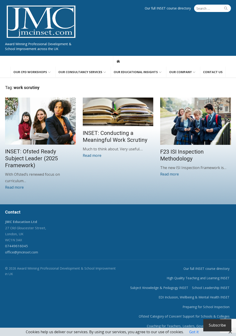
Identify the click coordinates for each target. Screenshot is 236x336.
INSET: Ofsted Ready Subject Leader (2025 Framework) (31, 158)
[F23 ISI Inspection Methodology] (195, 121)
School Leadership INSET (211, 287)
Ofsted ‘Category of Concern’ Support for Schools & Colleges (184, 316)
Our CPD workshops (30, 72)
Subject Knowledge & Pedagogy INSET (159, 287)
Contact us (213, 72)
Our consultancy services (80, 72)
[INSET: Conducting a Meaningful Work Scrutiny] (118, 112)
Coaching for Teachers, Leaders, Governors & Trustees (188, 326)
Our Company (180, 72)
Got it (194, 331)
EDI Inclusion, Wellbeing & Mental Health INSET (194, 297)
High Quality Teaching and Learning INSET (198, 278)
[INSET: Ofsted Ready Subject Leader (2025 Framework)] (40, 121)
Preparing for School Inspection (206, 307)
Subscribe (217, 325)
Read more (14, 187)
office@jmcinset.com (21, 252)
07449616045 (16, 246)
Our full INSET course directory (168, 8)
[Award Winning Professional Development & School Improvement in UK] (118, 61)
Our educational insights (136, 72)
